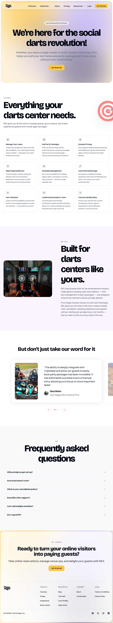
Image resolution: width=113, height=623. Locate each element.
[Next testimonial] (64, 409)
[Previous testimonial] (48, 409)
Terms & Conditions (102, 592)
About (57, 6)
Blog (59, 592)
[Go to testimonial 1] (54, 409)
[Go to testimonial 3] (58, 409)
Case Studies (63, 601)
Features (32, 6)
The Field (61, 596)
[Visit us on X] (98, 613)
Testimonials (81, 596)
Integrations (44, 601)
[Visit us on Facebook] (93, 613)
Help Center (62, 605)
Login (89, 6)
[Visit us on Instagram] (103, 613)
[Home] (8, 6)
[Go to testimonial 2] (56, 409)
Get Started (101, 6)
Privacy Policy (100, 596)
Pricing (67, 6)
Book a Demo (45, 605)
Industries (44, 6)
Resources (78, 6)
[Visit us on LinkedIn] (108, 613)
